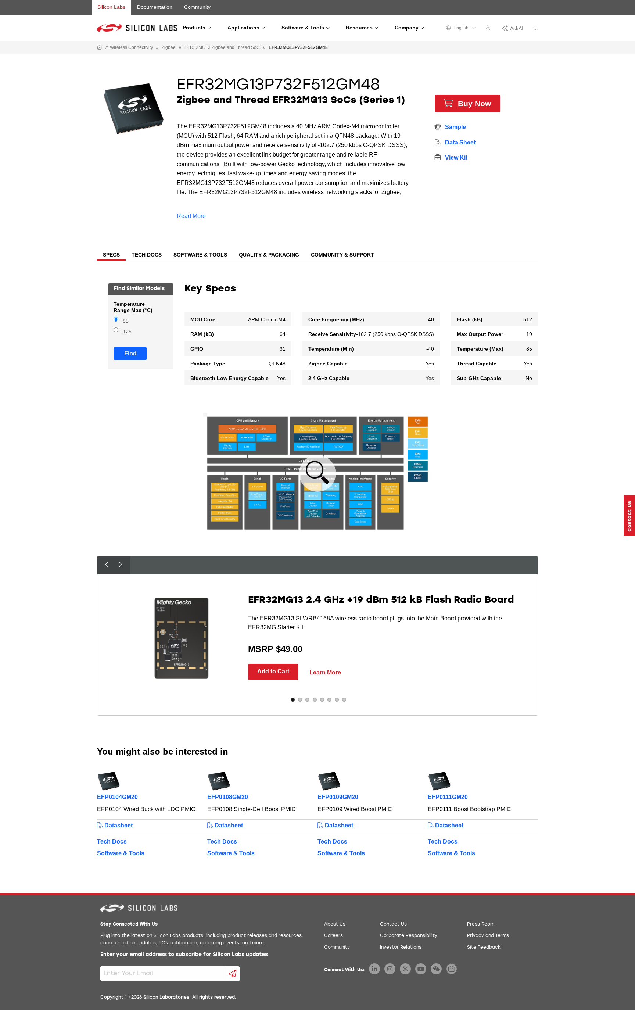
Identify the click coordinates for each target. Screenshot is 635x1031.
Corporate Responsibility (408, 936)
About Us (334, 924)
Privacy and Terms (488, 936)
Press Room (480, 924)
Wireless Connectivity (131, 47)
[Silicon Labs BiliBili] (451, 968)
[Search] (536, 28)
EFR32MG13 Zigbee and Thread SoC (222, 47)
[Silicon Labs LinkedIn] (374, 968)
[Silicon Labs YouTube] (420, 968)
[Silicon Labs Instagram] (389, 968)
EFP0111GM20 (448, 797)
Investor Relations (400, 947)
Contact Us (393, 924)
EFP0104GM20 (117, 797)
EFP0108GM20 (227, 797)
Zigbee (169, 47)
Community (197, 7)
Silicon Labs (111, 7)
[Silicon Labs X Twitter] (405, 968)
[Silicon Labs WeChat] (436, 968)
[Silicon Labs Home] (99, 48)
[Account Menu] (488, 29)
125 (127, 331)
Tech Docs (112, 841)
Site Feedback (484, 947)
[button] (629, 515)
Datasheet (118, 825)
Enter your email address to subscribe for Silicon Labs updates (184, 954)
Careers (333, 936)
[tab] (111, 255)
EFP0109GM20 (338, 797)
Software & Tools (120, 853)
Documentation (154, 7)
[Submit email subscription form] (233, 973)
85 (126, 321)
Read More (191, 216)
